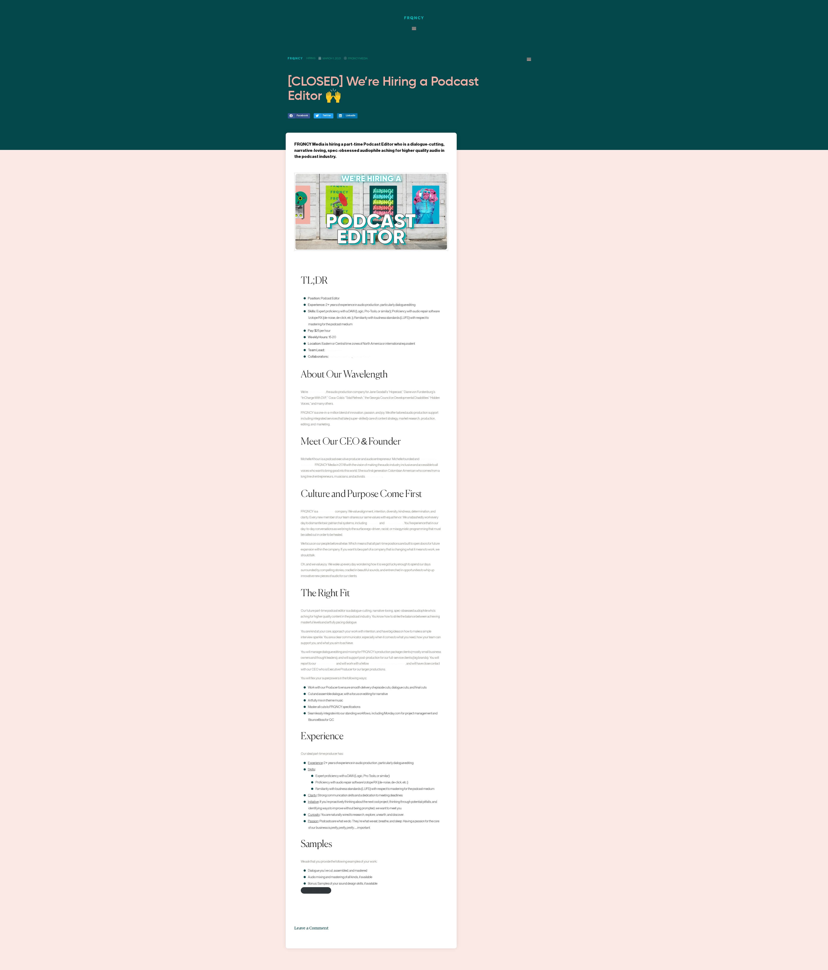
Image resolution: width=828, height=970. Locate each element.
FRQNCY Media (316, 392)
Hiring (310, 58)
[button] (414, 28)
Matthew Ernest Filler (340, 357)
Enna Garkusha (333, 350)
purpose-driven (326, 512)
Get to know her (374, 477)
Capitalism (373, 523)
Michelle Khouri (361, 357)
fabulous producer (326, 664)
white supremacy (394, 523)
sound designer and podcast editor (387, 664)
